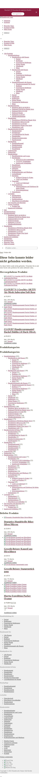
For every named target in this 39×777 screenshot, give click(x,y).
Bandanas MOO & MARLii (21, 107)
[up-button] (1, 776)
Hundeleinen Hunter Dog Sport (22, 125)
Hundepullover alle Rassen (20, 57)
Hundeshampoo (17, 145)
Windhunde (19, 66)
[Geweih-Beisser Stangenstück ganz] (16, 564)
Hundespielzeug (17, 185)
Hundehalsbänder (13, 106)
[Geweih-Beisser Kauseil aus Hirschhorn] (17, 537)
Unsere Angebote (13, 204)
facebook (7, 22)
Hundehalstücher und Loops (21, 156)
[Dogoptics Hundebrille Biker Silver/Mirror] (18, 517)
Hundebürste (16, 149)
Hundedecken (16, 167)
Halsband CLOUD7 (18, 114)
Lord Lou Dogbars (22, 179)
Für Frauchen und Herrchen (17, 203)
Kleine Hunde (20, 64)
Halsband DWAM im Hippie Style (23, 109)
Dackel (18, 59)
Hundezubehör (12, 154)
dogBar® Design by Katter (24, 177)
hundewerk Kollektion (15, 208)
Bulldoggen (15, 98)
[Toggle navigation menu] (1, 38)
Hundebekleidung (13, 55)
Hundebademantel (18, 143)
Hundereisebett (17, 131)
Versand (9, 301)
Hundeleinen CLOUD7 (19, 123)
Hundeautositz (16, 140)
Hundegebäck (16, 195)
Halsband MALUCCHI (19, 111)
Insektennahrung (17, 199)
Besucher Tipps (9, 26)
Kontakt (6, 753)
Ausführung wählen (10, 303)
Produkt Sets (16, 206)
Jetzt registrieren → (18, 14)
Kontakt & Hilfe (9, 27)
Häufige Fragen (9, 741)
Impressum (7, 750)
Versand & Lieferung (10, 743)
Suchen (33, 251)
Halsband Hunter (17, 113)
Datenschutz (8, 752)
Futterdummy (16, 192)
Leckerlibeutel (16, 174)
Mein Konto (8, 29)
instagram (7, 20)
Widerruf (7, 746)
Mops (18, 68)
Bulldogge (19, 61)
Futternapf (15, 181)
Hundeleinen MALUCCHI (20, 122)
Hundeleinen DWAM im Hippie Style (24, 120)
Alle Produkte (8, 53)
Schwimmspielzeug (22, 190)
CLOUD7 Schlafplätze (23, 161)
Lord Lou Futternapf (22, 183)
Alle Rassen (8, 635)
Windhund (19, 79)
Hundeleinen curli (17, 127)
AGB (6, 748)
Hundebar (15, 176)
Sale (5, 210)
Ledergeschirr (12, 150)
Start (1, 252)
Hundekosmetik (17, 147)
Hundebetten (16, 158)
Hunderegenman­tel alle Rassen (22, 82)
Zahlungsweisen (9, 744)
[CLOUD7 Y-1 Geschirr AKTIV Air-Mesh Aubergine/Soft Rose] (21, 278)
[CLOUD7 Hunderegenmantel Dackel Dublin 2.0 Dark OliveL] (21, 307)
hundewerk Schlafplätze (23, 163)
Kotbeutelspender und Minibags (22, 172)
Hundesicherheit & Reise (16, 129)
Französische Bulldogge (23, 62)
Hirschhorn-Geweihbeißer (20, 201)
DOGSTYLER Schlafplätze (25, 159)
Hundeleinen (12, 118)
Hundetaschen (16, 170)
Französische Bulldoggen (20, 102)
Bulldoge (19, 73)
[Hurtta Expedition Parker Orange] (15, 584)
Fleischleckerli (16, 197)
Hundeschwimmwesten (19, 138)
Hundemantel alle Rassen (20, 70)
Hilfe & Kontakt (9, 244)
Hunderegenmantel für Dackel (25, 84)
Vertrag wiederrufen (6, 757)
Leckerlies (11, 194)
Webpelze (15, 168)
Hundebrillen (16, 136)
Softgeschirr (12, 152)
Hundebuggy (16, 132)
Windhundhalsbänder (18, 116)
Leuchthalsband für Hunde (20, 134)
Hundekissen (16, 165)
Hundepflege (12, 141)
